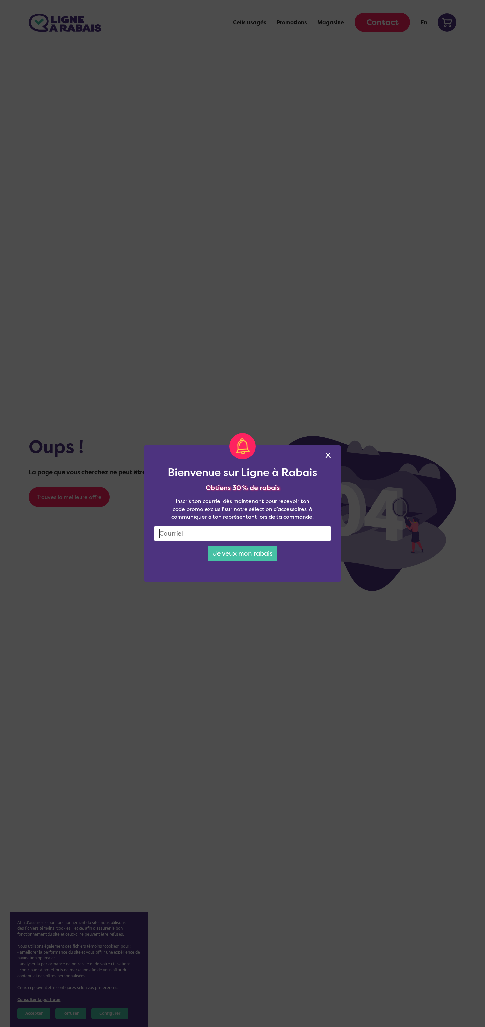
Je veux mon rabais (242, 553)
